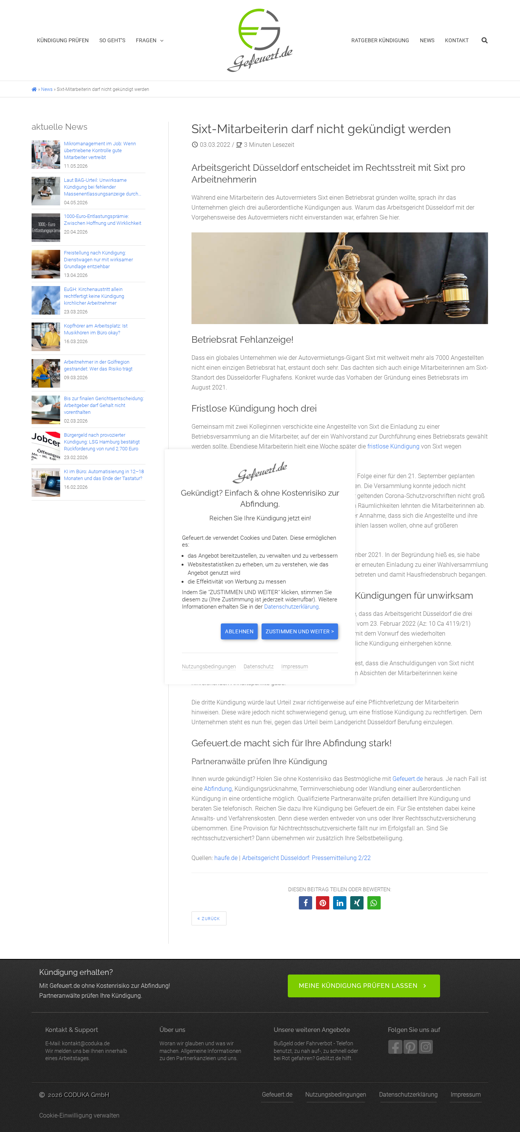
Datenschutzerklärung (408, 1094)
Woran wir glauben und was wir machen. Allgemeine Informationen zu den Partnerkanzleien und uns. (200, 1043)
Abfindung (218, 788)
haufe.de (226, 858)
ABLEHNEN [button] (239, 631)
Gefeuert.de (407, 778)
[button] (159, 40)
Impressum (466, 1094)
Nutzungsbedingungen (335, 1094)
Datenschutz (259, 666)
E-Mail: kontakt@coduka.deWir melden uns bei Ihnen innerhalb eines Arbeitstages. (86, 1043)
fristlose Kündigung (393, 446)
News (47, 89)
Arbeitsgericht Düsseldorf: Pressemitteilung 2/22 (306, 858)
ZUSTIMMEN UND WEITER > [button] (300, 631)
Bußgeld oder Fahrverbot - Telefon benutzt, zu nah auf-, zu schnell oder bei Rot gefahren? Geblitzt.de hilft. (316, 1043)
